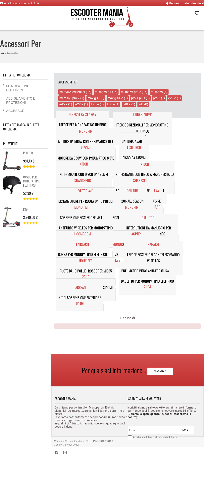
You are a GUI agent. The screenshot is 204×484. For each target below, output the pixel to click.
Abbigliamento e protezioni (20, 100)
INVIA (185, 430)
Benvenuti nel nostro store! (186, 3)
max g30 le (115, 98)
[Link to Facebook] (57, 453)
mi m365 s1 (103, 92)
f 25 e (95, 104)
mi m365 (157, 92)
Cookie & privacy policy (66, 444)
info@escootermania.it (17, 3)
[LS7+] (13, 217)
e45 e (63, 104)
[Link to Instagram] (65, 453)
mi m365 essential (72, 92)
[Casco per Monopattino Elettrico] (13, 185)
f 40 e (126, 104)
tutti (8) (143, 104)
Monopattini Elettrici (17, 88)
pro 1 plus (138, 98)
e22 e (79, 104)
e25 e (172, 98)
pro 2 (156, 98)
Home (2, 53)
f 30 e (111, 104)
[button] (7, 13)
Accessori (15, 111)
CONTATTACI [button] (160, 371)
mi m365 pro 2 (131, 92)
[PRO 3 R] (13, 161)
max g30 (93, 98)
